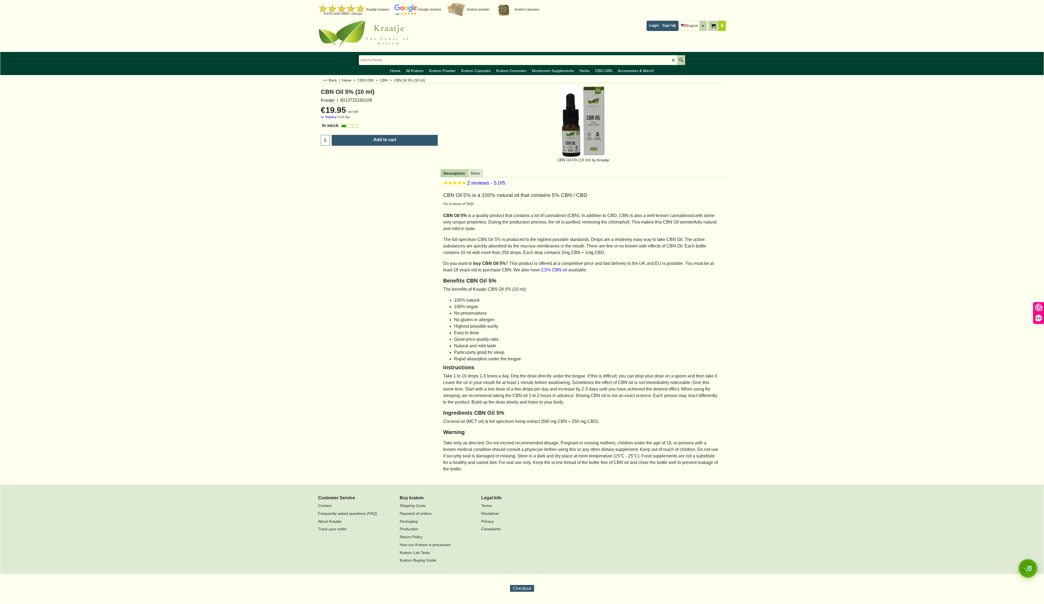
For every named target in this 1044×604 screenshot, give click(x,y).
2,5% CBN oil (554, 270)
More (475, 173)
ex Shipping (328, 117)
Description (454, 173)
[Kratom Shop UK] (365, 34)
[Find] (681, 60)
